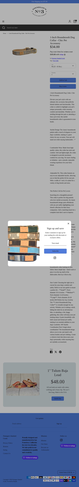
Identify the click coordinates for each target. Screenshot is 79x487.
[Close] (68, 223)
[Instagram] (55, 258)
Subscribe (55, 251)
